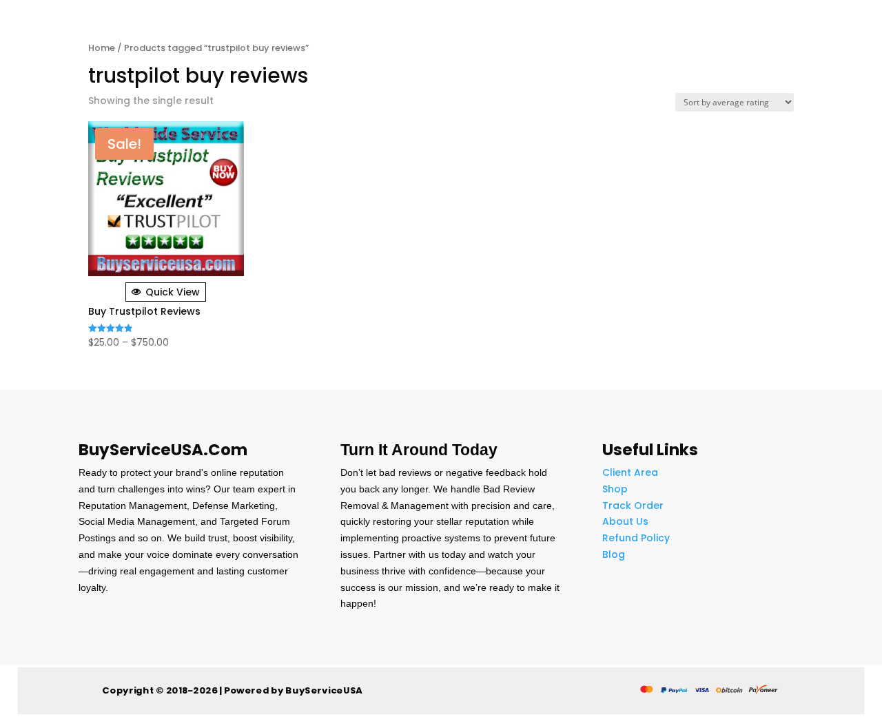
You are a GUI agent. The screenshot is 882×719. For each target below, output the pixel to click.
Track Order (633, 505)
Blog (613, 554)
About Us (625, 521)
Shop (615, 489)
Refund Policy (636, 538)
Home (101, 47)
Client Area (630, 472)
